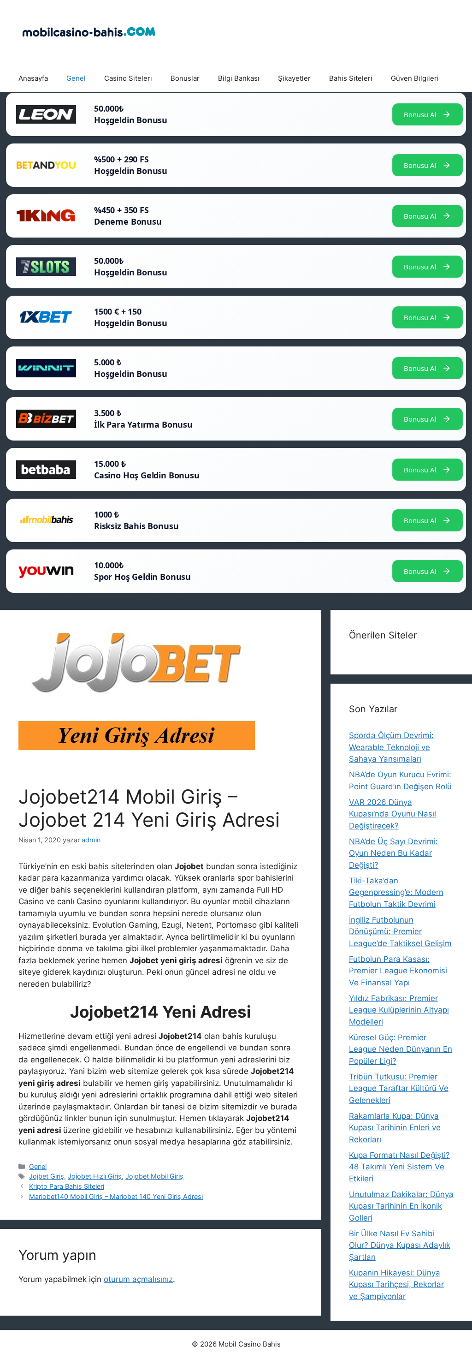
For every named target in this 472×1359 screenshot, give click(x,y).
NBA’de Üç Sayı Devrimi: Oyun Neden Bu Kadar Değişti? (393, 853)
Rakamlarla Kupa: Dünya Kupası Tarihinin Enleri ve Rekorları (395, 1127)
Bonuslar (185, 78)
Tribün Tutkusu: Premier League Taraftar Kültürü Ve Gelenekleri (398, 1088)
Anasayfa (33, 78)
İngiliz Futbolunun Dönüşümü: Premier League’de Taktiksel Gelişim (400, 931)
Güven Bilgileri (415, 78)
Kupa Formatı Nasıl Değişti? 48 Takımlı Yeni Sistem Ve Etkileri (399, 1166)
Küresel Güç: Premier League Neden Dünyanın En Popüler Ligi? (400, 1049)
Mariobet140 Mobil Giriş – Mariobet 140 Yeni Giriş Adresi (116, 1196)
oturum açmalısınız (138, 1279)
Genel (76, 78)
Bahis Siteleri (350, 78)
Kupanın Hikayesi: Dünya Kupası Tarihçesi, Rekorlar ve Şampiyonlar (396, 1284)
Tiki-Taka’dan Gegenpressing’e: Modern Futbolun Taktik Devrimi (396, 892)
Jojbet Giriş (46, 1176)
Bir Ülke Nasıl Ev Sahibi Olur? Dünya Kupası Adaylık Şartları (399, 1245)
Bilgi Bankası (239, 78)
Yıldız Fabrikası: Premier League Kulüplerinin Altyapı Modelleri (399, 1010)
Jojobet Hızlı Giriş (95, 1176)
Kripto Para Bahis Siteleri (66, 1186)
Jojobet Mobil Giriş (154, 1176)
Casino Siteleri (128, 78)
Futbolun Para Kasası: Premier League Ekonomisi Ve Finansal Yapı (398, 970)
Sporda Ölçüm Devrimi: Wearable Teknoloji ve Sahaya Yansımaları (391, 747)
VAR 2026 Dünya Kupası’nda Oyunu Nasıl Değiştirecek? (392, 814)
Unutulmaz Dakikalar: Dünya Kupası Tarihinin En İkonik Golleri (401, 1206)
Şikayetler (294, 78)
